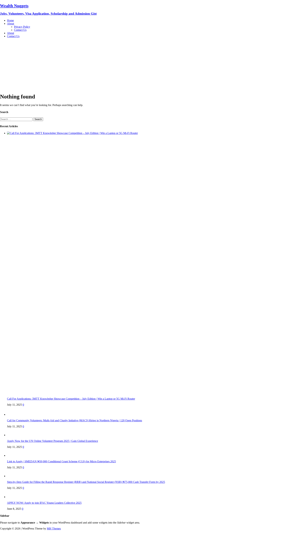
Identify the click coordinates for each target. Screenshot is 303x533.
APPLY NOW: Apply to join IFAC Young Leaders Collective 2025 (44, 502)
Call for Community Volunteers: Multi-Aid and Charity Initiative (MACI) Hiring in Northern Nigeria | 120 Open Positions (74, 420)
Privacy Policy (22, 26)
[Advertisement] (151, 65)
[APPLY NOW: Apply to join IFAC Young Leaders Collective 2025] (14, 496)
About (10, 23)
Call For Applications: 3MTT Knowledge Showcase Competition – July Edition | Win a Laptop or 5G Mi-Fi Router (71, 398)
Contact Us (20, 29)
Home (10, 20)
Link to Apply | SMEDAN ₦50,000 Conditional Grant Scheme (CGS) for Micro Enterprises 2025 (61, 461)
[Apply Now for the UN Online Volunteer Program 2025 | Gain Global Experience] (14, 434)
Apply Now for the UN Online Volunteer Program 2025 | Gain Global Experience (52, 440)
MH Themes (54, 528)
